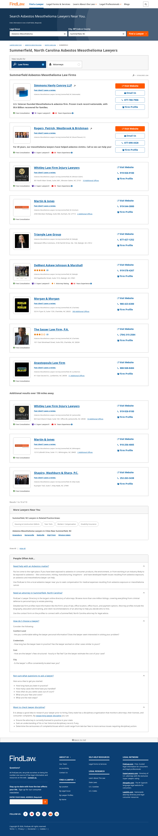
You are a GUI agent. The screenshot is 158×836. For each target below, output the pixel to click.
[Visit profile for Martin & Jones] (21, 207)
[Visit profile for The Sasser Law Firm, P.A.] (21, 336)
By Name (62, 799)
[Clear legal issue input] (64, 33)
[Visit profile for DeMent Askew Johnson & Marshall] (21, 271)
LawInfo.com (128, 792)
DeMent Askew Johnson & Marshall (58, 265)
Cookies (43, 829)
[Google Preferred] (56, 814)
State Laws (93, 782)
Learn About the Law (97, 778)
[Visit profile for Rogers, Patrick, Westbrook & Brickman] (21, 134)
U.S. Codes (93, 791)
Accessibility (64, 768)
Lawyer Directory (16, 45)
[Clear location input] (123, 33)
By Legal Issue (64, 791)
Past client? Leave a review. (45, 90)
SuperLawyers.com (130, 773)
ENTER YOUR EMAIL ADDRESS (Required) (26, 797)
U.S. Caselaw (94, 787)
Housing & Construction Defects (27, 524)
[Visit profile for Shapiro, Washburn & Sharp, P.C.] (21, 479)
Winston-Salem (64, 535)
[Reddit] (50, 814)
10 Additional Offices (91, 180)
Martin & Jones (44, 201)
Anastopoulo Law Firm (49, 363)
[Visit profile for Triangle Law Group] (21, 241)
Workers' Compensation (66, 524)
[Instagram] (44, 814)
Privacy (21, 829)
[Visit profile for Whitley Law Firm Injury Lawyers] (21, 174)
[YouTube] (31, 814)
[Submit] (45, 801)
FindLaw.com (128, 764)
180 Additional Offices (80, 311)
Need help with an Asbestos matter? (31, 566)
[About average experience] (72, 113)
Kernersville (29, 535)
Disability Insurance (88, 524)
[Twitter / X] (38, 814)
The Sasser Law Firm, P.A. (51, 329)
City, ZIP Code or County (79, 29)
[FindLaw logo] (18, 4)
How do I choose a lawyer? (26, 621)
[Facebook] (25, 814)
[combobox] (38, 33)
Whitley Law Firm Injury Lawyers (57, 167)
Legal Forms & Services (98, 764)
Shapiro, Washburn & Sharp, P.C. (56, 473)
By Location (63, 787)
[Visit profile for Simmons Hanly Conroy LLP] (21, 92)
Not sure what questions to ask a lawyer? (33, 675)
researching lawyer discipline (48, 715)
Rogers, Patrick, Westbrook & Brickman (61, 128)
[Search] (145, 4)
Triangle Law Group (47, 234)
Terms (12, 829)
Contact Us (63, 772)
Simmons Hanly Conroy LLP (53, 85)
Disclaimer (32, 829)
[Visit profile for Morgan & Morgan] (21, 305)
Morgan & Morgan (46, 298)
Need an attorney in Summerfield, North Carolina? (37, 592)
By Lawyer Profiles (66, 795)
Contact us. (32, 778)
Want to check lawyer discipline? (29, 707)
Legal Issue (15, 29)
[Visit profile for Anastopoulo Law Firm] (21, 369)
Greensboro (17, 535)
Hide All (23, 548)
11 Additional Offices (76, 376)
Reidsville (40, 535)
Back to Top (80, 740)
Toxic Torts (48, 524)
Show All (13, 548)
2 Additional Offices (84, 214)
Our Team (63, 764)
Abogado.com (128, 783)
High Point (51, 535)
